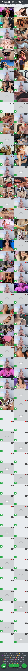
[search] (24, 665)
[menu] (3, 665)
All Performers (20, 669)
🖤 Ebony (10, 653)
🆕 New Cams (21, 659)
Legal (24, 669)
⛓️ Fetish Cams (7, 663)
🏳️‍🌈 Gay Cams (6, 661)
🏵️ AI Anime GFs (20, 663)
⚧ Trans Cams (13, 661)
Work (13, 669)
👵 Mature (13, 655)
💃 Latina (16, 653)
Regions (9, 669)
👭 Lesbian (11, 659)
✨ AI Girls (14, 663)
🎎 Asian (5, 653)
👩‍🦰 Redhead (12, 657)
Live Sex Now (14, 666)
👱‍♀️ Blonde (24, 655)
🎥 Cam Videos (21, 665)
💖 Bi (16, 659)
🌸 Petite (22, 657)
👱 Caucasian (21, 653)
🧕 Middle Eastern (6, 655)
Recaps (16, 669)
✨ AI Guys (6, 665)
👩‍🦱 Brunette (6, 657)
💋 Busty (6, 659)
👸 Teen (18, 655)
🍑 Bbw (17, 657)
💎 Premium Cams (21, 661)
